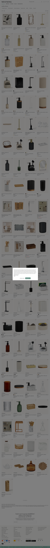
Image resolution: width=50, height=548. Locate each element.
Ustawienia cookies (22, 278)
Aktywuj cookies (28, 278)
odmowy (29, 273)
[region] (25, 274)
